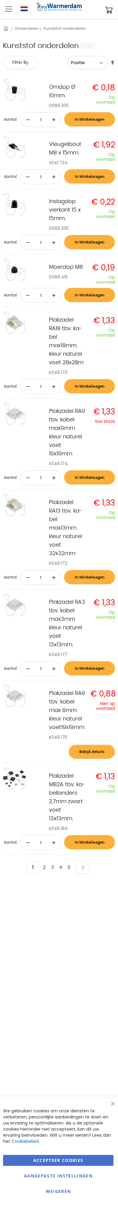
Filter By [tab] (20, 62)
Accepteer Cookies (58, 1160)
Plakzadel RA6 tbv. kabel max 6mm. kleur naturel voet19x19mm (67, 710)
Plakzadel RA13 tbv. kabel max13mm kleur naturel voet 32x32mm (65, 528)
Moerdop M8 (66, 267)
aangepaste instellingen (58, 1176)
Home (6, 28)
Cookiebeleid (25, 1141)
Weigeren (58, 1191)
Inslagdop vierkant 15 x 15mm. (65, 210)
